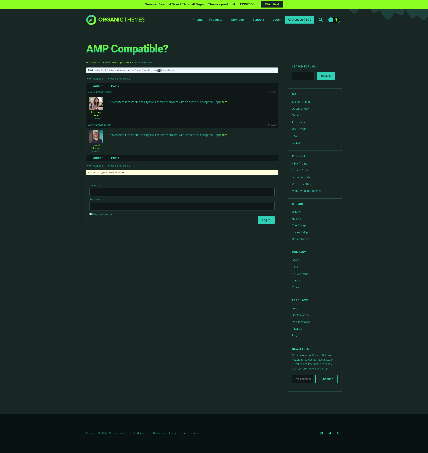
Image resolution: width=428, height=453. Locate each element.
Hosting (296, 218)
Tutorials (297, 115)
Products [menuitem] (215, 20)
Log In (266, 220)
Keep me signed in (102, 214)
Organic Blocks (301, 170)
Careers (296, 280)
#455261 (272, 92)
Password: (95, 199)
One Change (299, 129)
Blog (294, 308)
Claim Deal (272, 4)
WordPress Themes (303, 184)
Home (88, 62)
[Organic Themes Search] (320, 20)
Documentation (301, 108)
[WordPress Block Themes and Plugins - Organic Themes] (121, 20)
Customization (300, 239)
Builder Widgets (301, 177)
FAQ (294, 135)
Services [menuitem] (237, 20)
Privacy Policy (300, 273)
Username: (95, 185)
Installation (298, 122)
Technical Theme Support (113, 62)
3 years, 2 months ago (144, 70)
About (295, 260)
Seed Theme (130, 62)
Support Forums (301, 101)
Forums (96, 62)
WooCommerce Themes (306, 190)
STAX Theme (299, 163)
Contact (296, 142)
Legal (295, 266)
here (224, 102)
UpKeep (296, 211)
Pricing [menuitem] (198, 20)
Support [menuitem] (258, 20)
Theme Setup (300, 232)
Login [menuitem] (277, 20)
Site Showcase (301, 315)
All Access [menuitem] (295, 20)
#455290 (272, 125)
